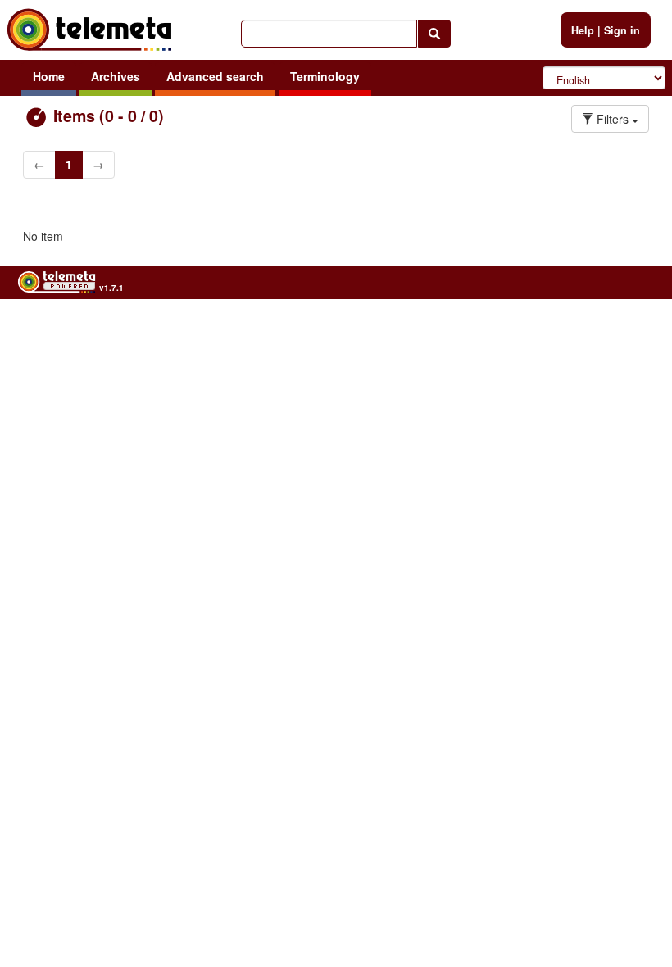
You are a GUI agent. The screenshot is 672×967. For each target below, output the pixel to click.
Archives (115, 76)
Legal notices (630, 328)
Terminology (325, 76)
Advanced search (215, 76)
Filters (612, 119)
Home (49, 76)
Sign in (622, 30)
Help (582, 30)
